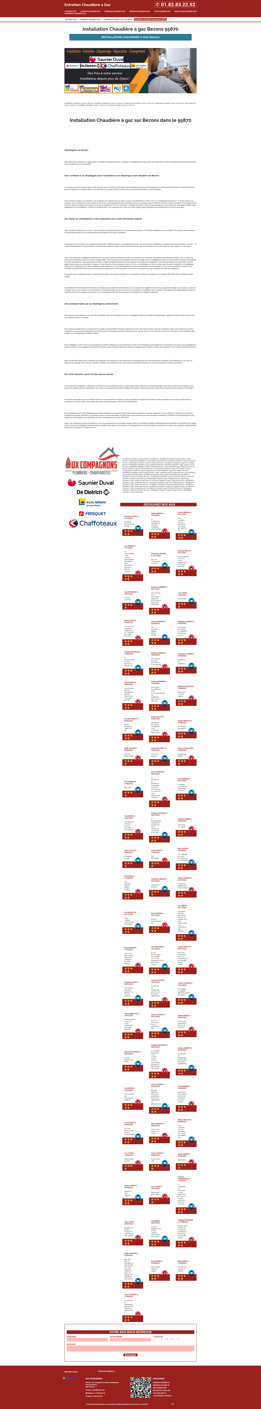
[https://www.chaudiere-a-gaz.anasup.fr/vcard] (140, 1387)
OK (173, 1404)
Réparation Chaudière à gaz (139, 11)
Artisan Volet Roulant (161, 1390)
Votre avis (71, 1344)
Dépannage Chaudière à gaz (115, 11)
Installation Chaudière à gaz (186, 11)
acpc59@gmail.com (98, 1390)
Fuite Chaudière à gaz (162, 11)
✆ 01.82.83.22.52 (175, 5)
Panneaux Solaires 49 (161, 1385)
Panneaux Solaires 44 (161, 1382)
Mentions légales (71, 1372)
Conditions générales (106, 1371)
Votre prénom (116, 1337)
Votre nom (71, 1337)
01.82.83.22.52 (100, 1393)
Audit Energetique (160, 1388)
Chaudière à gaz (70, 11)
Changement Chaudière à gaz (75, 13)
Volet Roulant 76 (159, 1393)
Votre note (158, 1337)
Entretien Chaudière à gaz (90, 11)
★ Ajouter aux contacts (162, 1396)
